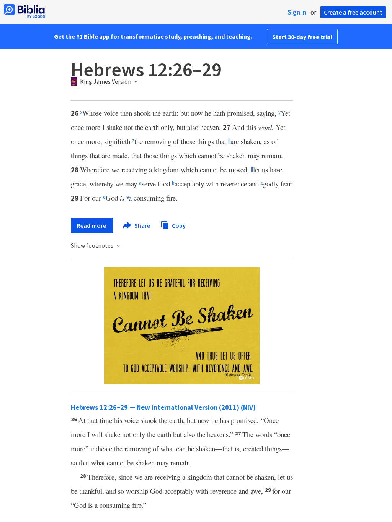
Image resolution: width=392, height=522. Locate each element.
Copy (178, 225)
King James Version (105, 81)
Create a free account (353, 12)
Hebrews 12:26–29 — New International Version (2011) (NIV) (163, 407)
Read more (92, 225)
